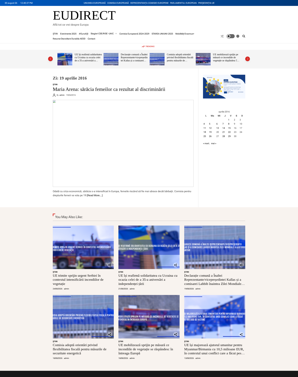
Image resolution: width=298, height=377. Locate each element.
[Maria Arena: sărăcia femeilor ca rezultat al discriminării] (123, 143)
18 (204, 132)
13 (217, 128)
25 (204, 136)
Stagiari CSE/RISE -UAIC (102, 33)
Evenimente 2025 (68, 33)
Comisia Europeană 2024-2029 (134, 33)
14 (223, 128)
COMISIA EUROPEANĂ (118, 3)
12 (210, 128)
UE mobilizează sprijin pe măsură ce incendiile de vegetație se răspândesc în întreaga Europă (184, 59)
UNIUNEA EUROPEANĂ (95, 3)
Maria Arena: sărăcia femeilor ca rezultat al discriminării (109, 89)
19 (210, 132)
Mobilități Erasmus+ (184, 33)
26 (210, 136)
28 (223, 136)
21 (223, 132)
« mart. (206, 143)
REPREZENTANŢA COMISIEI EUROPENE (149, 3)
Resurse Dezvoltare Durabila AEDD (69, 38)
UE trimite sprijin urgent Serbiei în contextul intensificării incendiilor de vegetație (78, 280)
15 (229, 128)
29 (229, 136)
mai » (213, 143)
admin (62, 95)
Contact (91, 38)
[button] (50, 59)
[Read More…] (95, 195)
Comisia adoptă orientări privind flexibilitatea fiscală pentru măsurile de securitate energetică (139, 59)
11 (204, 128)
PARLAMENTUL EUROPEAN (183, 3)
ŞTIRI (55, 33)
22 (229, 132)
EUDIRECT (84, 15)
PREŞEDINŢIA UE (206, 3)
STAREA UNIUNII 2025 (162, 33)
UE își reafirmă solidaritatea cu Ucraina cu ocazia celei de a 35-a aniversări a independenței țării (147, 280)
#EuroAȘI (83, 33)
